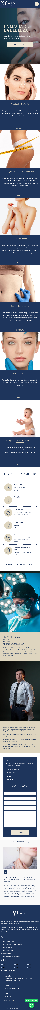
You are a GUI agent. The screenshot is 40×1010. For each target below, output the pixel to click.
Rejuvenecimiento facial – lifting (23, 548)
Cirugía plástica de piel (8, 950)
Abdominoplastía (20, 535)
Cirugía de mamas (6, 947)
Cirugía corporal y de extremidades (11, 944)
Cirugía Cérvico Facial (7, 941)
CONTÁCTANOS (20, 45)
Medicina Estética (6, 953)
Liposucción (18, 522)
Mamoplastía (18, 484)
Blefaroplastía (19, 510)
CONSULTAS (20, 128)
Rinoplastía (18, 497)
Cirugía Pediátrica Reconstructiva (11, 956)
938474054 (9, 779)
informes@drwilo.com (12, 772)
